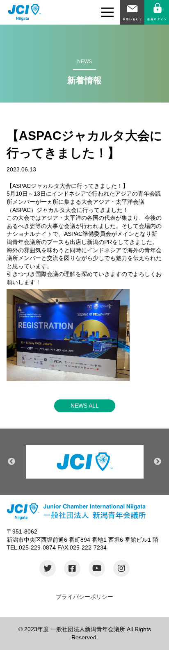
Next (157, 462)
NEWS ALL (85, 405)
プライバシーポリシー (84, 596)
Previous (11, 462)
